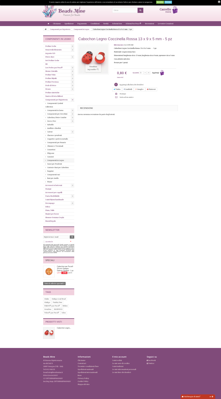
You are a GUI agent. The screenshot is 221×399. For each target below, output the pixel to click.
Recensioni (149, 24)
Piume (49, 182)
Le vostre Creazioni (165, 24)
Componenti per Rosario (56, 143)
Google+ (140, 89)
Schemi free (117, 24)
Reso (80, 375)
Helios (65, 306)
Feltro (47, 207)
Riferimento (119, 45)
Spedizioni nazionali (86, 369)
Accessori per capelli (53, 193)
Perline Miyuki (51, 78)
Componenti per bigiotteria (56, 100)
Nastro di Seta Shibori (54, 96)
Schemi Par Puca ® (134, 24)
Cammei (50, 157)
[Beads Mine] (63, 10)
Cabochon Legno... (64, 328)
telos (64, 313)
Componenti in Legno (55, 160)
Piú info (168, 2)
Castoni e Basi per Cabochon (58, 168)
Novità (106, 24)
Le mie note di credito (121, 363)
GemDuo (47, 309)
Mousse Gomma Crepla (54, 218)
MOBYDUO (58, 309)
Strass (48, 89)
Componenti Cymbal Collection (54, 105)
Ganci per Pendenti (54, 164)
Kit (46, 64)
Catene (50, 132)
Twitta (117, 89)
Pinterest (152, 89)
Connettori (51, 150)
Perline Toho (50, 75)
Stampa (123, 94)
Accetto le (58, 242)
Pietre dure (49, 57)
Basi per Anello (53, 178)
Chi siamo (57, 24)
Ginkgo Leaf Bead (59, 299)
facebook (152, 360)
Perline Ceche (50, 46)
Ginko (46, 299)
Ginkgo (47, 302)
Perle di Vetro (50, 86)
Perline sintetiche (52, 93)
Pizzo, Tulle (49, 210)
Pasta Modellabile (52, 196)
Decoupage (50, 203)
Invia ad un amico (127, 97)
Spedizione (69, 24)
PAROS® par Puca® (52, 306)
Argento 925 (50, 53)
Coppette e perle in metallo (57, 139)
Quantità (136, 73)
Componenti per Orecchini (57, 114)
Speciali (49, 260)
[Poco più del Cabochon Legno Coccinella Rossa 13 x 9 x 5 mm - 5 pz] (49, 333)
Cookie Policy (83, 381)
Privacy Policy (83, 378)
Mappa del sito (84, 384)
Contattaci (82, 363)
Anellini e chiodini (54, 128)
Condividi (128, 89)
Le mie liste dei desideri (121, 372)
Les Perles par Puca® (54, 68)
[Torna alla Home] (45, 29)
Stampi (48, 189)
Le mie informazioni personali (124, 369)
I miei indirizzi (117, 366)
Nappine (50, 171)
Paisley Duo (57, 302)
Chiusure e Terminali (55, 146)
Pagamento (82, 24)
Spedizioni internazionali (87, 372)
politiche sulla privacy (61, 242)
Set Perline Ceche (52, 61)
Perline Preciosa (52, 82)
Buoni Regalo (50, 221)
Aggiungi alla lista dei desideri (131, 85)
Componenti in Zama (55, 110)
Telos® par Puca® (51, 313)
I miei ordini (117, 360)
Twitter (151, 363)
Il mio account (119, 356)
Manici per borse (52, 214)
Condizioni (95, 24)
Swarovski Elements (53, 50)
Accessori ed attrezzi (53, 185)
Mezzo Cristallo (51, 71)
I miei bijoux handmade (54, 200)
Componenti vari (53, 175)
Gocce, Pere (51, 121)
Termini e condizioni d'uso (88, 366)
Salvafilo (50, 125)
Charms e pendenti (54, 135)
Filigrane (50, 153)
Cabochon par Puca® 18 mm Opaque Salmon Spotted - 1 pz (65, 268)
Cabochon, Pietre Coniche (56, 118)
